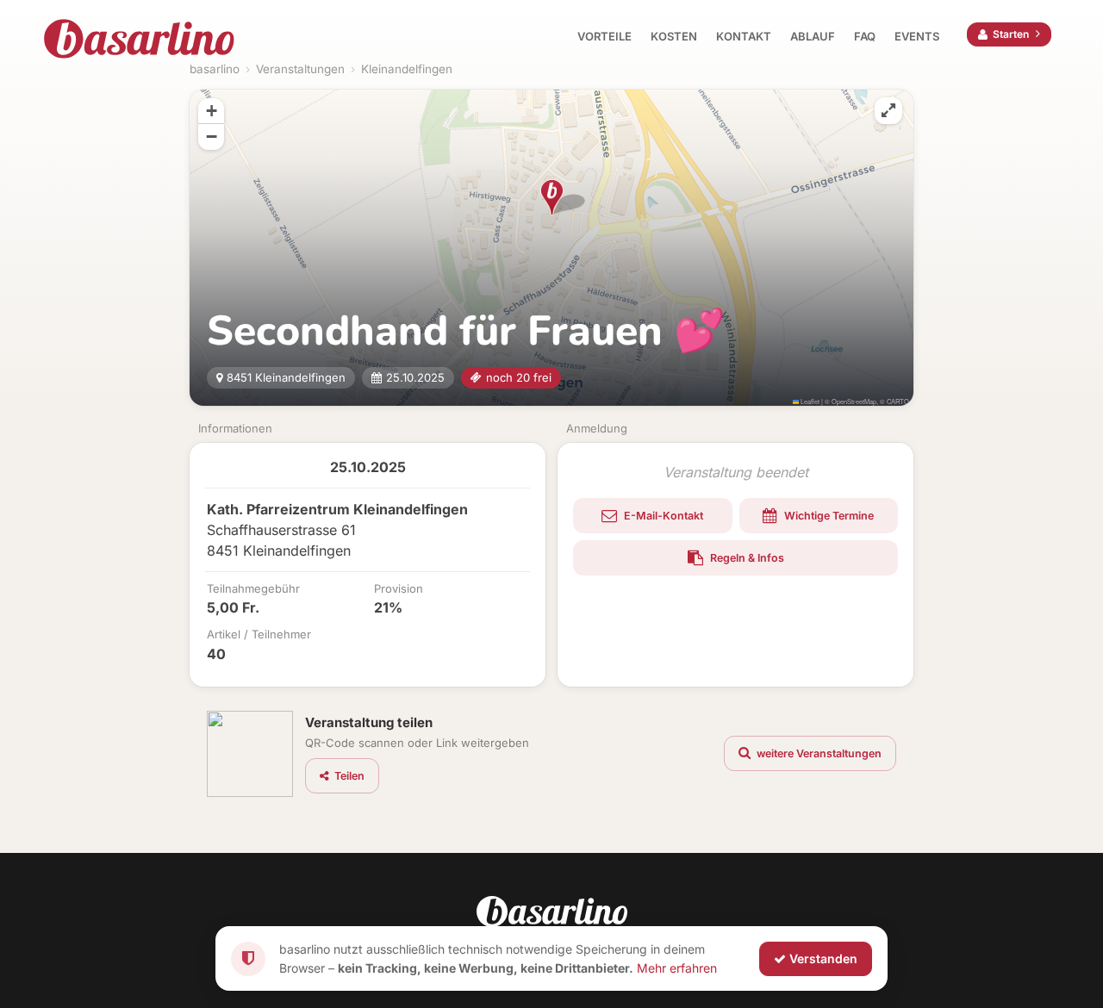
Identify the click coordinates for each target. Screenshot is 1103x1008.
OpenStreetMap (854, 401)
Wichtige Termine (828, 515)
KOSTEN (674, 36)
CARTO (898, 401)
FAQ (865, 36)
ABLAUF (812, 36)
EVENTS (916, 36)
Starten (1011, 34)
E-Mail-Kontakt (662, 515)
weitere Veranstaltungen (818, 753)
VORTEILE (604, 36)
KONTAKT (743, 36)
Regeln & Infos (745, 557)
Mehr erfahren (677, 967)
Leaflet (809, 401)
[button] (552, 197)
